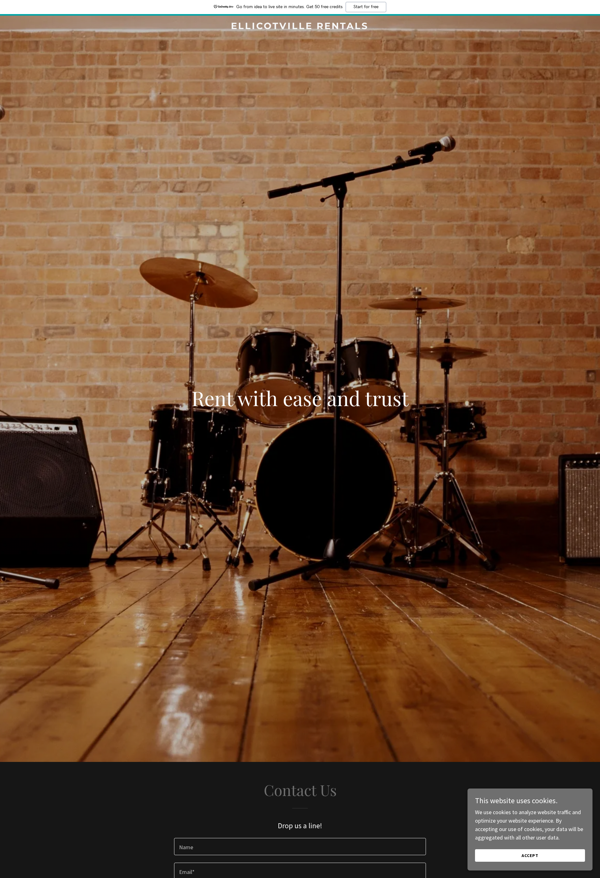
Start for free (365, 7)
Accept (530, 855)
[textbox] (300, 846)
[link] (300, 27)
